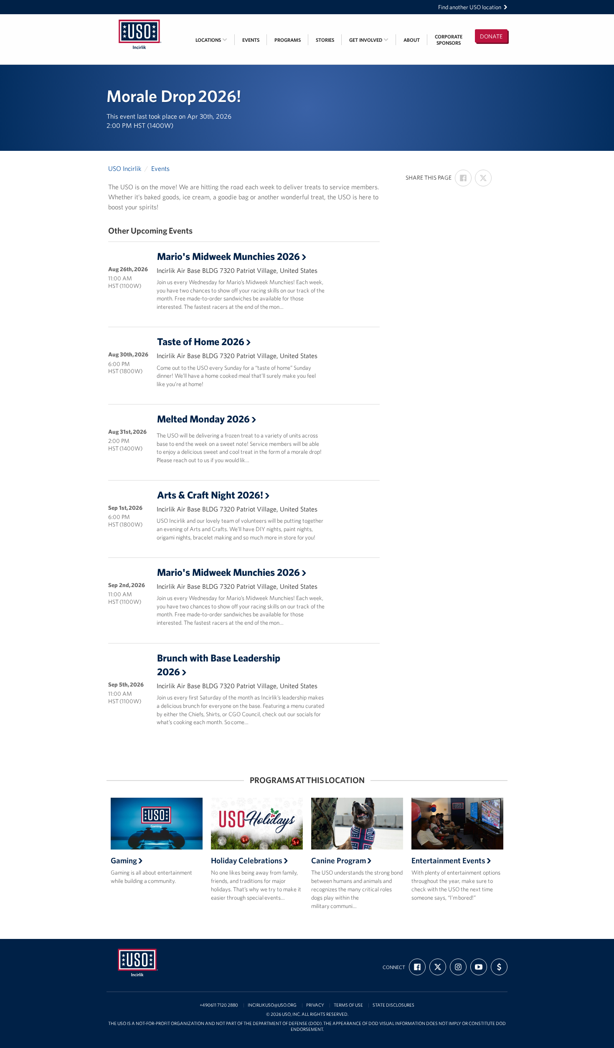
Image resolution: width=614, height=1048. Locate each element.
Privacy (315, 1005)
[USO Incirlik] (140, 19)
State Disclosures (393, 1005)
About (411, 40)
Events (250, 40)
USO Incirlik (124, 168)
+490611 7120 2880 (219, 1005)
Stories (325, 40)
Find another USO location (469, 7)
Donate (491, 36)
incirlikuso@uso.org (272, 1005)
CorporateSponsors (448, 39)
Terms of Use (348, 1005)
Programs (287, 40)
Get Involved (366, 40)
